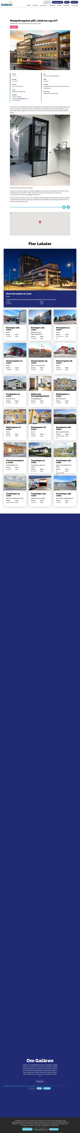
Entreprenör (74, 5)
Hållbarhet (52, 5)
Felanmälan (66, 5)
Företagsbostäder (57, 2)
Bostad (67, 2)
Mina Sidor (47, 1088)
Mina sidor (74, 2)
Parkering (35, 5)
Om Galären (43, 5)
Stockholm (47, 2)
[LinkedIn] (63, 207)
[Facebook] (68, 207)
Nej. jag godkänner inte (41, 1129)
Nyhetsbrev (40, 1081)
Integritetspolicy (54, 1129)
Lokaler (29, 5)
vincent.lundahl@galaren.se (20, 98)
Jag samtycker (27, 1129)
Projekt (59, 5)
